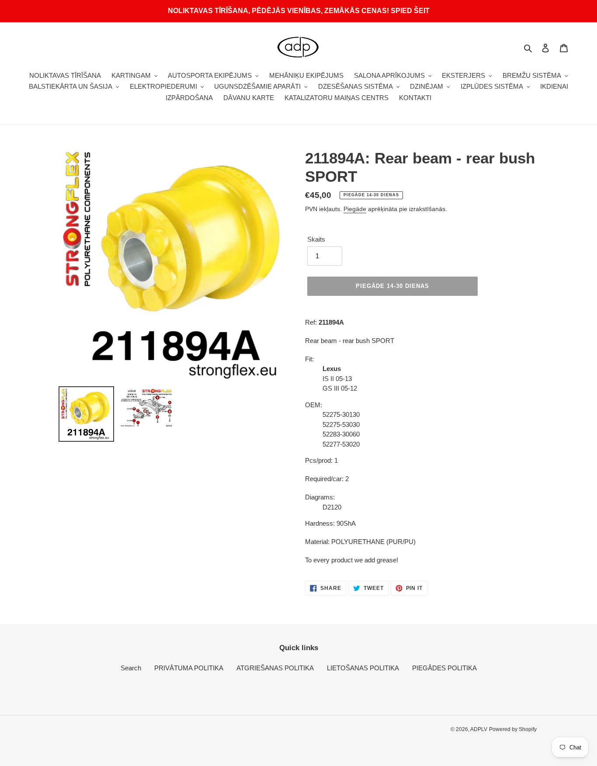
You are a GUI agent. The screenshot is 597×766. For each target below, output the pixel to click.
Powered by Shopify (513, 729)
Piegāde (355, 208)
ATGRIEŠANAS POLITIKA (275, 668)
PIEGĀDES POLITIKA (444, 668)
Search (131, 668)
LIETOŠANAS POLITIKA (363, 668)
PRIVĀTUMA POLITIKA (188, 668)
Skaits (316, 239)
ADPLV (478, 729)
